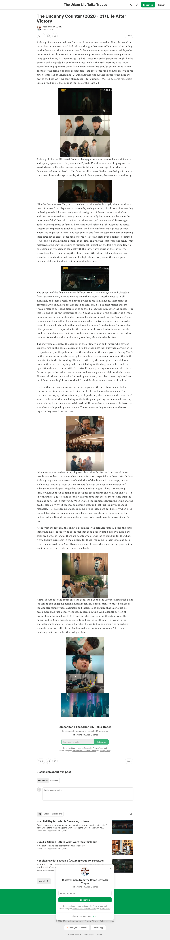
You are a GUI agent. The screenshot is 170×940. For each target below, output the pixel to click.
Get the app (98, 927)
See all (42, 881)
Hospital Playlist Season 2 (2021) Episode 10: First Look (70, 860)
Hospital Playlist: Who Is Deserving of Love (63, 821)
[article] (85, 828)
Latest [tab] (46, 814)
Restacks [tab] (54, 780)
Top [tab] (39, 814)
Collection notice (106, 921)
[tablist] (48, 780)
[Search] (131, 4)
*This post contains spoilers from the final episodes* (61, 845)
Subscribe (148, 4)
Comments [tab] (43, 780)
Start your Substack (78, 927)
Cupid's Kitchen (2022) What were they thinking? (67, 842)
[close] (110, 868)
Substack (72, 934)
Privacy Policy (105, 908)
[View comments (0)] (48, 35)
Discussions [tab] (57, 814)
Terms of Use (98, 906)
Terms (95, 921)
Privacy (88, 921)
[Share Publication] (137, 4)
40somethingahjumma (52, 27)
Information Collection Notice (84, 908)
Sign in (161, 4)
